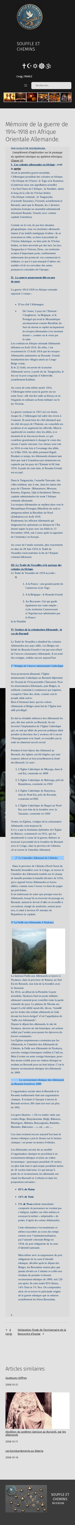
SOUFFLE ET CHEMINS (28, 46)
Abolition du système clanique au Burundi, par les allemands (35, 1433)
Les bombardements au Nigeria (24, 1451)
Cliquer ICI (17, 160)
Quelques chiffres (16, 1378)
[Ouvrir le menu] (25, 85)
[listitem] (9, 97)
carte (17, 168)
